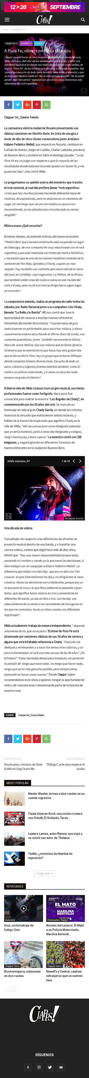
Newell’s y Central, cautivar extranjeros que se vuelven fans (64, 976)
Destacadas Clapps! (57, 920)
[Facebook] (28, 1067)
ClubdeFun (26, 43)
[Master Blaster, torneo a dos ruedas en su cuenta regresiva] (14, 799)
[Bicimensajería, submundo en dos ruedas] (23, 954)
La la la (39, 43)
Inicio (5, 29)
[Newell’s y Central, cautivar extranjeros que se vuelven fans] (65, 954)
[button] (83, 19)
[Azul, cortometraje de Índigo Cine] (23, 908)
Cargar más (43, 873)
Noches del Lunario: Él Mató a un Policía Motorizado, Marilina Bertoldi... (65, 930)
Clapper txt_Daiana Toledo (31, 715)
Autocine (10, 920)
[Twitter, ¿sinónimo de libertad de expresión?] (14, 859)
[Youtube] (61, 1067)
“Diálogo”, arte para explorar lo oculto (65, 766)
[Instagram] (39, 1067)
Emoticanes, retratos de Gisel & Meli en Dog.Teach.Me (23, 766)
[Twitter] (50, 1067)
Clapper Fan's (19, 29)
